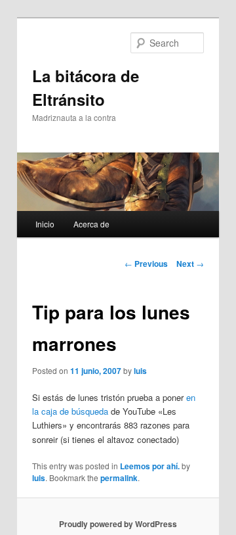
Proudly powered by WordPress (118, 524)
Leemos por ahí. (150, 466)
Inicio (44, 223)
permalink (119, 478)
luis (140, 371)
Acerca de (91, 223)
